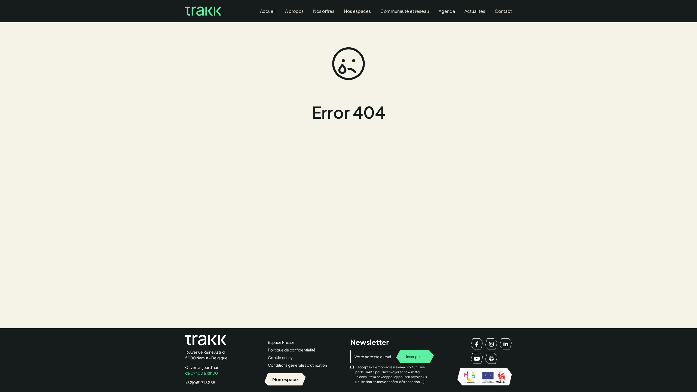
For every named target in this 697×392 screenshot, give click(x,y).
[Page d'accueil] (203, 11)
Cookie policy (280, 357)
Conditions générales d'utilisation (297, 365)
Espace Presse (281, 342)
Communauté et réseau (404, 11)
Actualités (474, 11)
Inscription (415, 356)
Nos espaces (357, 11)
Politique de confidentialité (292, 349)
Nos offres (323, 11)
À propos (294, 11)
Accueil (268, 11)
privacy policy (387, 377)
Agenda (447, 11)
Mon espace (285, 379)
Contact (503, 11)
